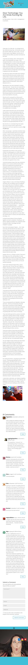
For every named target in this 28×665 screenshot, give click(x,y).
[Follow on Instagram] (22, 639)
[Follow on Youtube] (25, 639)
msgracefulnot (10, 517)
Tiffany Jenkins (7, 19)
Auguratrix (9, 417)
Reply (23, 434)
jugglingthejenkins (12, 438)
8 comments (5, 20)
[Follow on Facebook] (19, 639)
